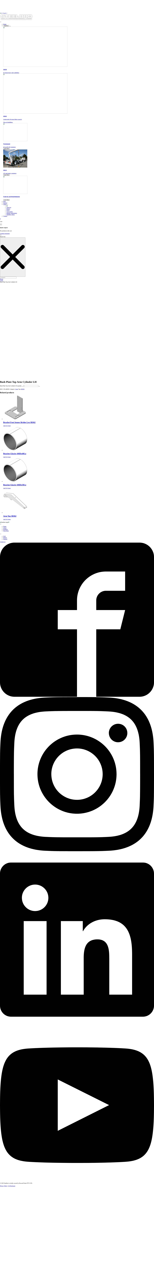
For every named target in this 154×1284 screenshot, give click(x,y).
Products (5, 529)
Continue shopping (5, 233)
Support (5, 203)
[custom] (77, 696)
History (5, 537)
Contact (5, 216)
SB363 (22, 389)
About (5, 204)
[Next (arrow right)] (151, 642)
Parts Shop (6, 530)
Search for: (3, 236)
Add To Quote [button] (7, 425)
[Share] (148, 2)
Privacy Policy (3, 1186)
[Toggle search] (0, 235)
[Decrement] (22, 386)
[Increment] (39, 386)
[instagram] (77, 850)
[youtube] (77, 1181)
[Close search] (12, 257)
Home (4, 24)
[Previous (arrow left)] (3, 642)
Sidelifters (6, 25)
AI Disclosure (11, 1186)
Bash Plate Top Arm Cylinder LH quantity (10, 386)
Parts (4, 201)
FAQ (4, 536)
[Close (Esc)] (152, 2)
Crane (1, 280)
